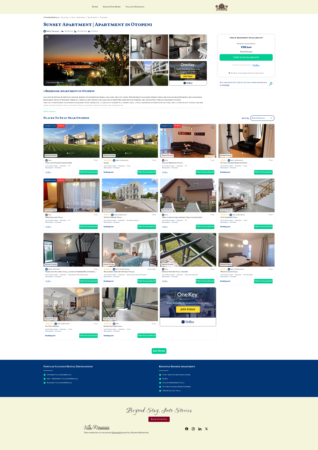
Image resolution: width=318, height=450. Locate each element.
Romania (65, 17)
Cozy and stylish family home (58, 163)
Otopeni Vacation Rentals (59, 375)
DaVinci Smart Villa (113, 217)
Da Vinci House (52, 326)
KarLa (106, 163)
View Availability (88, 172)
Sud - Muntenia (78, 17)
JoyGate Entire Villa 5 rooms (175, 272)
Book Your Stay (159, 419)
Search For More (111, 6)
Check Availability (246, 57)
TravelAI (116, 432)
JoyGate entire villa (113, 326)
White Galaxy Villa (54, 217)
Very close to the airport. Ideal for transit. (182, 217)
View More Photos (54, 82)
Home (95, 6)
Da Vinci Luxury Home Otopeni (233, 163)
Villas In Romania (134, 6)
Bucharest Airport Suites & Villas (119, 272)
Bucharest (93, 17)
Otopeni (103, 17)
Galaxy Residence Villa (172, 163)
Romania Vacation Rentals (59, 383)
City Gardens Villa (228, 217)
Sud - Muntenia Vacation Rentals (62, 379)
